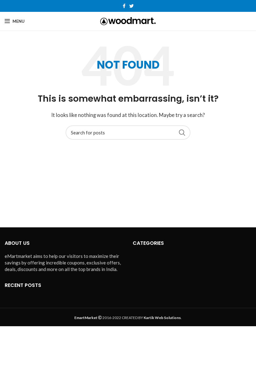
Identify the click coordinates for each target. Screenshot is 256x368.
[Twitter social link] (131, 6)
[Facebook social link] (124, 6)
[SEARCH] (182, 132)
